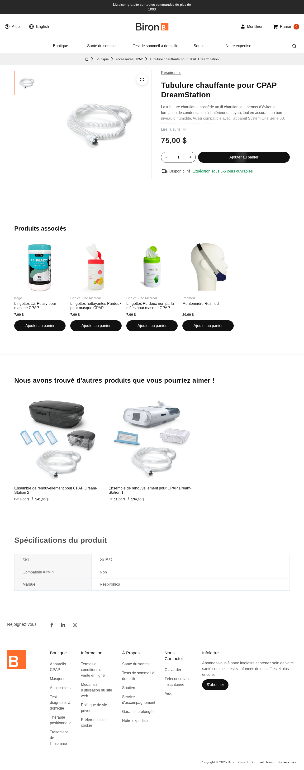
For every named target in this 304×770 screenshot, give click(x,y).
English (42, 27)
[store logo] (152, 27)
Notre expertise (238, 46)
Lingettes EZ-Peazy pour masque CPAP (35, 305)
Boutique (102, 59)
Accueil (87, 59)
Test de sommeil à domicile (155, 46)
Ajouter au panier (39, 326)
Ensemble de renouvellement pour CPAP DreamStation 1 (150, 490)
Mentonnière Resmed (200, 303)
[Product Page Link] (57, 439)
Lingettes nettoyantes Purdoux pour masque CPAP (95, 305)
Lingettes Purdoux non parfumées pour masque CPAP (150, 305)
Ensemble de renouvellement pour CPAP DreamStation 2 (55, 490)
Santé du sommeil (102, 46)
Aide (16, 27)
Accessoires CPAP (129, 59)
